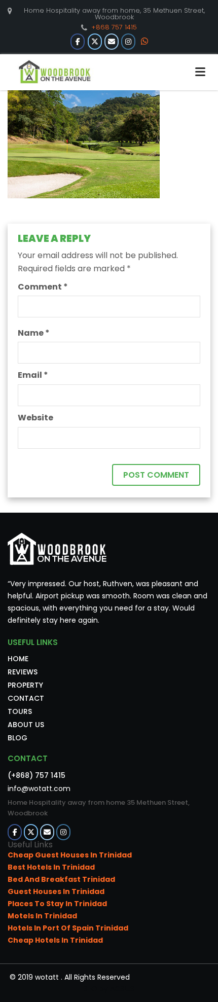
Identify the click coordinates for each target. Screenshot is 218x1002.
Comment (43, 287)
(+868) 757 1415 (36, 775)
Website (35, 417)
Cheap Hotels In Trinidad (55, 940)
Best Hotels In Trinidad (51, 867)
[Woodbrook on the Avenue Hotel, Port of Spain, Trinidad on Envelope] (111, 41)
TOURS (20, 711)
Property (25, 685)
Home (18, 658)
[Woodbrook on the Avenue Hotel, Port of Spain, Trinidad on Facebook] (77, 41)
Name (34, 333)
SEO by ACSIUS (109, 989)
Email (33, 375)
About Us (26, 724)
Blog (17, 737)
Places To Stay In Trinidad (57, 904)
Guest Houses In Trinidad (56, 891)
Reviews (23, 671)
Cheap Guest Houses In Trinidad (70, 855)
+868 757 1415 (114, 27)
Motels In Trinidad (42, 916)
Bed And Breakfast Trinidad (61, 879)
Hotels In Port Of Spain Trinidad (68, 928)
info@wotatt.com (39, 788)
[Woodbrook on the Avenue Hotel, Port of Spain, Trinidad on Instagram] (128, 41)
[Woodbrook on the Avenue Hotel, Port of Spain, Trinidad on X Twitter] (95, 41)
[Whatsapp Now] (144, 41)
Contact (26, 698)
